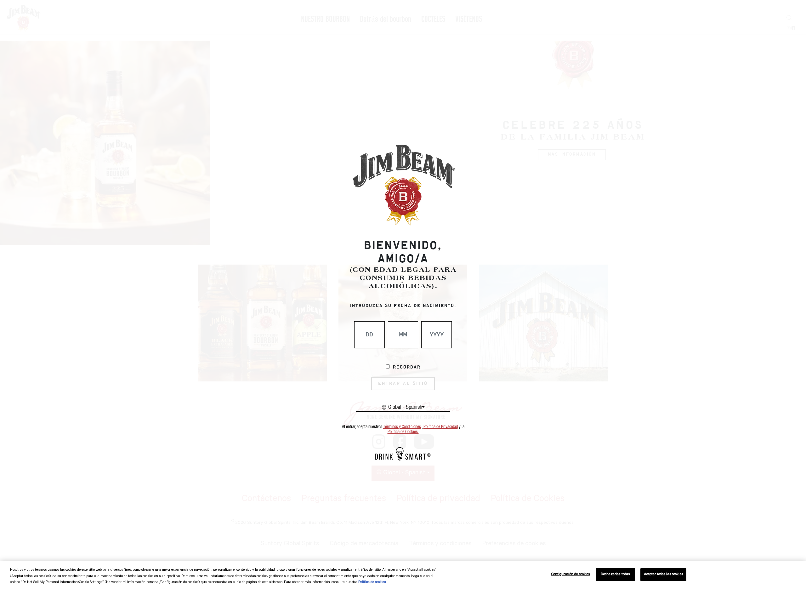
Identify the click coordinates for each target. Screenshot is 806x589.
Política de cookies (372, 582)
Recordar (407, 367)
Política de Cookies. (403, 432)
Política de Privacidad (440, 427)
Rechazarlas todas (615, 574)
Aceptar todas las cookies (663, 574)
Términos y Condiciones (402, 427)
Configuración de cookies (570, 574)
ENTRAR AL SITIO (403, 383)
